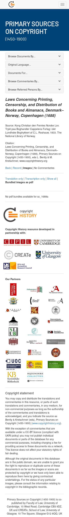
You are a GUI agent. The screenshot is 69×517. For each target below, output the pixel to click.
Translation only (14, 178)
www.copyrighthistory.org (46, 423)
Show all (51, 178)
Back (8, 168)
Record (17, 168)
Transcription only (35, 178)
